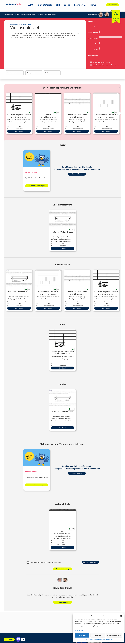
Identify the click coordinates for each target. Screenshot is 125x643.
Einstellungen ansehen (114, 635)
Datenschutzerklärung (99, 639)
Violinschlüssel (50, 15)
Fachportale (9, 15)
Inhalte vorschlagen (38, 186)
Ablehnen (98, 635)
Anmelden (9, 639)
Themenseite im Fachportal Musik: (20, 24)
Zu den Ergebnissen (90, 562)
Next (119, 113)
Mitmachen (63, 602)
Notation (40, 15)
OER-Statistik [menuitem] (45, 5)
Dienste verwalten (79, 630)
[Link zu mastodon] (18, 639)
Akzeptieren (82, 635)
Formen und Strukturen (28, 15)
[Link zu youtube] (23, 639)
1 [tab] (62, 138)
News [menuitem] (93, 5)
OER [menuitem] (57, 5)
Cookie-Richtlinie (89, 639)
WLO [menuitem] (30, 5)
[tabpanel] (19, 113)
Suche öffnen (77, 174)
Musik (17, 15)
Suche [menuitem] (67, 5)
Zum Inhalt (19, 131)
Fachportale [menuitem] (80, 5)
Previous (5, 113)
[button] (121, 616)
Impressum (109, 639)
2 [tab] (65, 138)
